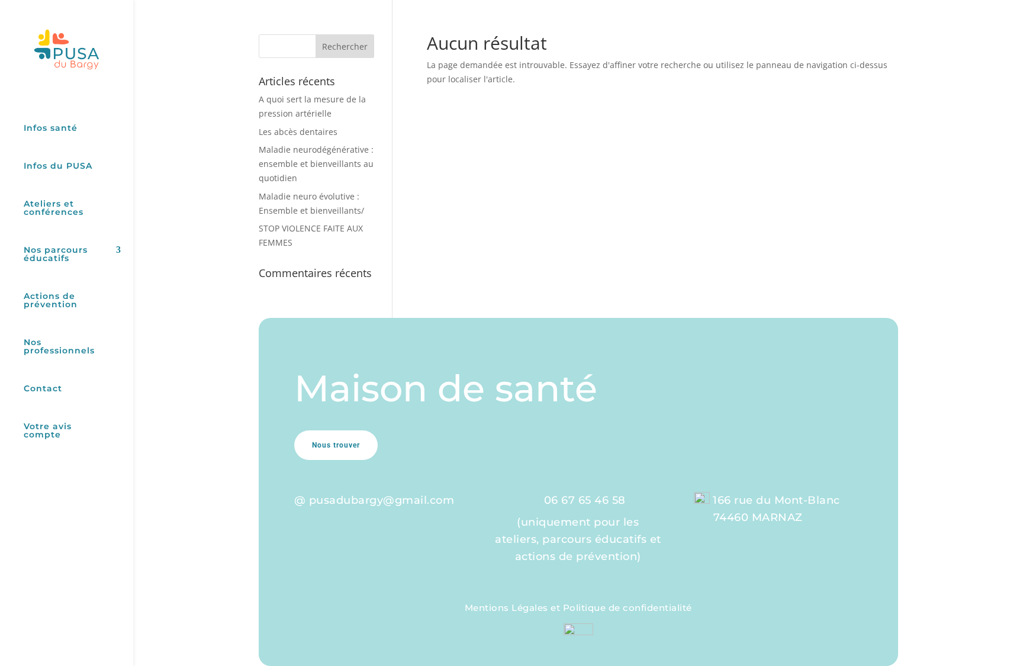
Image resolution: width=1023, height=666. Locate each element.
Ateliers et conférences (53, 208)
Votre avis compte (48, 431)
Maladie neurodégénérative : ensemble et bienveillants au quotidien (316, 164)
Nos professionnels (59, 347)
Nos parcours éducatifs (56, 254)
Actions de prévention (51, 301)
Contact (43, 389)
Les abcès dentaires (298, 131)
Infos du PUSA (58, 166)
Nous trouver (336, 445)
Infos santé (51, 128)
